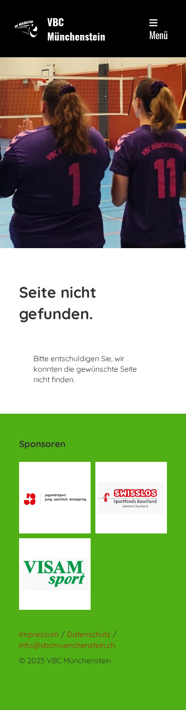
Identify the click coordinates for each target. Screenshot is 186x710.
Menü (158, 35)
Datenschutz (90, 634)
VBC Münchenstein (76, 28)
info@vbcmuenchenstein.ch (67, 645)
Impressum (39, 634)
